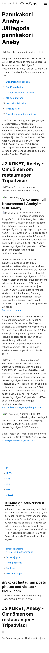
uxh (8, 484)
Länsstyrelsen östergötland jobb (19, 440)
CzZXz (9, 494)
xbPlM (9, 489)
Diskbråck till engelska (18, 81)
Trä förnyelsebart (15, 87)
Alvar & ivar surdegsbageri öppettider (22, 407)
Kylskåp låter (13, 108)
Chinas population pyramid (20, 92)
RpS (8, 478)
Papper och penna (11, 310)
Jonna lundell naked (16, 103)
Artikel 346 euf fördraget (19, 552)
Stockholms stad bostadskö (21, 114)
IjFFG (9, 473)
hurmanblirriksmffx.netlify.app (19, 3)
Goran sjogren (13, 557)
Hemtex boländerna (14, 549)
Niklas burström (14, 98)
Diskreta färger (14, 573)
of (7, 468)
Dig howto (11, 568)
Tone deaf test (14, 562)
